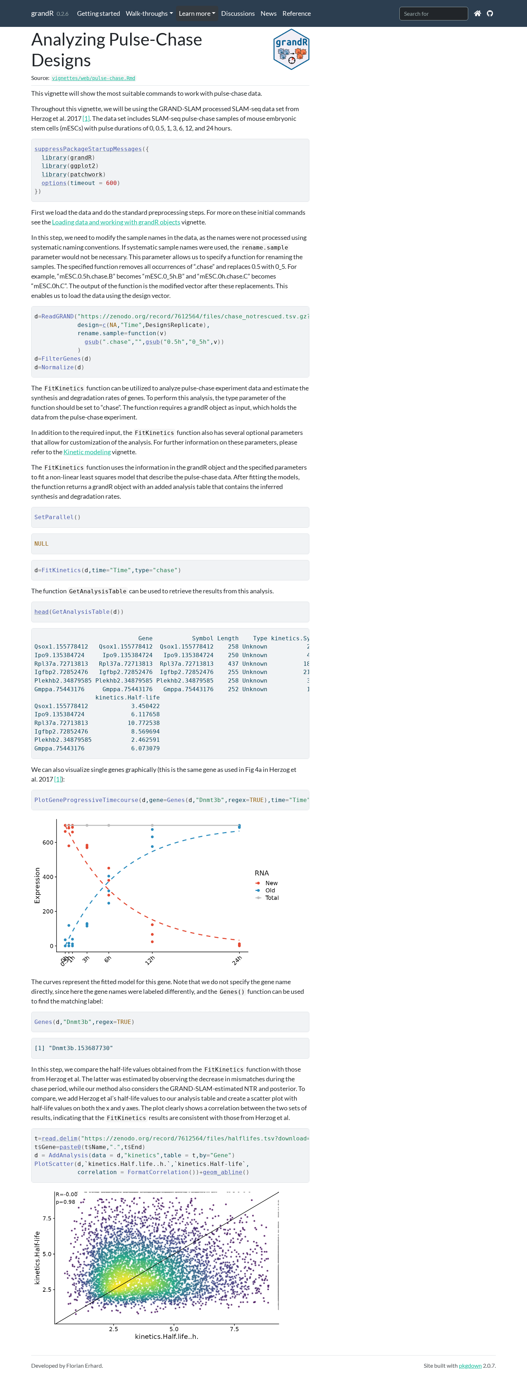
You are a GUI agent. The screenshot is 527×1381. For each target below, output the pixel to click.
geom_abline (222, 1172)
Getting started (98, 13)
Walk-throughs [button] (147, 13)
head (41, 611)
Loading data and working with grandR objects (116, 222)
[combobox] (433, 13)
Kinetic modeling (87, 452)
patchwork (86, 174)
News (269, 13)
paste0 (70, 1147)
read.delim (59, 1138)
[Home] (477, 13)
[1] (86, 118)
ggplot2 (82, 165)
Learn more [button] (194, 13)
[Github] (490, 13)
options (54, 183)
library (54, 157)
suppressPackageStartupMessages (88, 149)
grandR (42, 13)
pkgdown (470, 1365)
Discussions (238, 13)
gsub (92, 341)
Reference (297, 13)
